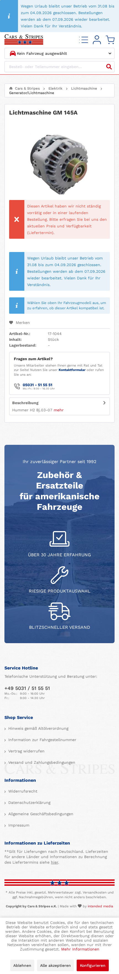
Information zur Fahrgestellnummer (41, 739)
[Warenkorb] (110, 40)
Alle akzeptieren (55, 965)
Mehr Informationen (80, 949)
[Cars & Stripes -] (23, 40)
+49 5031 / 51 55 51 (27, 688)
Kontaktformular (72, 370)
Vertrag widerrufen (26, 751)
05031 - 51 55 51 (37, 385)
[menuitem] (83, 40)
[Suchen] (109, 66)
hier (54, 862)
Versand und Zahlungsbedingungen (41, 762)
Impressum (18, 825)
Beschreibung (25, 403)
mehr (59, 410)
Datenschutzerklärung (28, 802)
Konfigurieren (92, 965)
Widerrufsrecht (22, 791)
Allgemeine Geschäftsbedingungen (40, 814)
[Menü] (83, 40)
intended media (100, 906)
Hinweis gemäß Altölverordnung (37, 728)
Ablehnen (22, 965)
